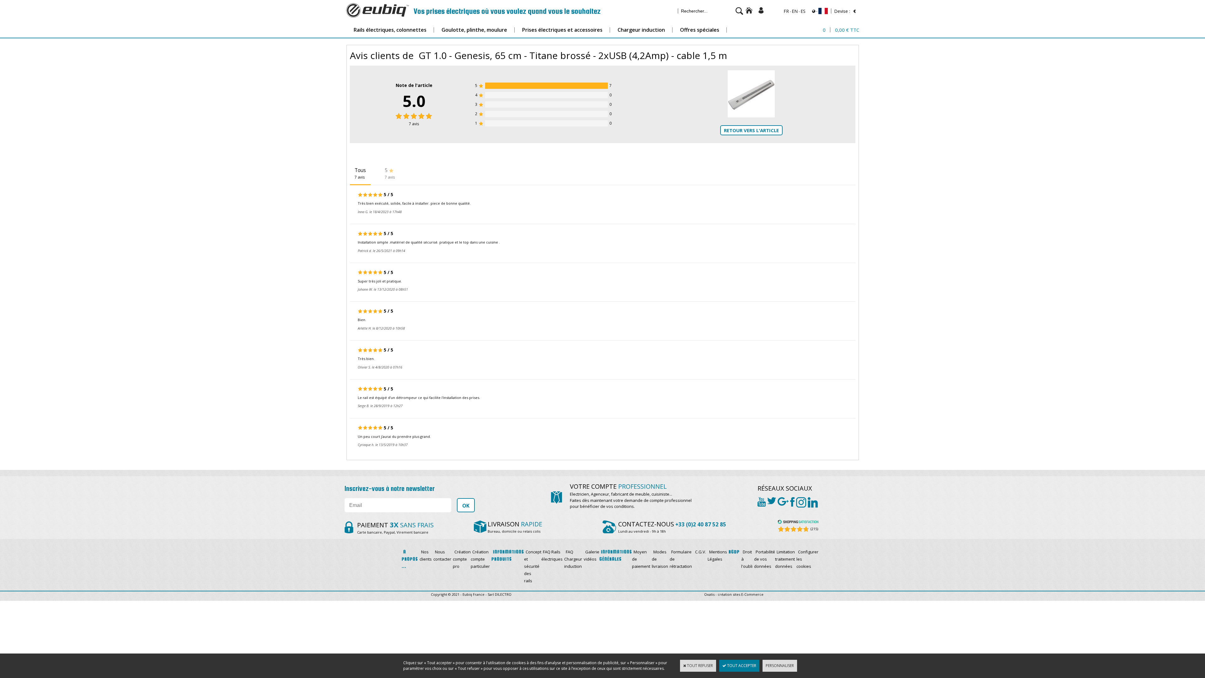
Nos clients (426, 555)
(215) (814, 528)
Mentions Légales (717, 555)
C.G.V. (700, 552)
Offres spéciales (699, 29)
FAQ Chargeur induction (573, 559)
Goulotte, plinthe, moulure (474, 29)
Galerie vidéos (591, 555)
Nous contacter (442, 555)
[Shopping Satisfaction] (798, 522)
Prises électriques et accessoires (562, 29)
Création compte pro (462, 559)
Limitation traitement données (785, 559)
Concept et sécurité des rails (532, 566)
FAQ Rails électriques (552, 555)
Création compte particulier (480, 559)
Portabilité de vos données (764, 559)
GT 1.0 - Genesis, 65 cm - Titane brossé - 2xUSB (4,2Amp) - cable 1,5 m (573, 55)
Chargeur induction (641, 29)
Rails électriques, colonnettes (390, 29)
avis (414, 123)
